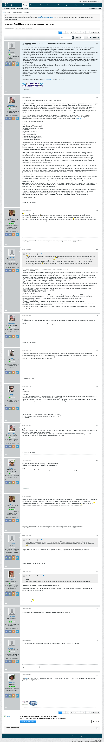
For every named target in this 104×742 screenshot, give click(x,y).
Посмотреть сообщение (41, 253)
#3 (97, 210)
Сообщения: (10, 58)
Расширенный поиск (95, 8)
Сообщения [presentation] (9, 29)
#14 (97, 640)
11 (83, 32)
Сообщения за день (9, 8)
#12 (97, 572)
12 (87, 32)
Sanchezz (12, 257)
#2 (97, 97)
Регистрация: (8, 57)
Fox (11, 579)
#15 (97, 675)
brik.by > (96, 721)
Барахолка (33, 5)
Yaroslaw (12, 51)
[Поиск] (73, 37)
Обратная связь (56, 736)
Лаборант (11, 105)
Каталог (42, 5)
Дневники (69, 5)
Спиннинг (26, 12)
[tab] (9, 29)
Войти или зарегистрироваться (88, 1)
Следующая (95, 32)
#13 (97, 609)
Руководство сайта (82, 736)
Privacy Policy (95, 736)
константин (12, 648)
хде (26, 678)
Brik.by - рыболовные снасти (38, 716)
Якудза (11, 468)
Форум (25, 5)
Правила (78, 5)
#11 (97, 536)
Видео (26, 8)
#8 (97, 426)
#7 (97, 386)
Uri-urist (12, 616)
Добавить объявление (27, 721)
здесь (79, 118)
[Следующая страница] (90, 37)
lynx (11, 218)
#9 (97, 460)
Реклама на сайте (68, 736)
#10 (97, 496)
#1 (97, 43)
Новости (18, 5)
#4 (97, 249)
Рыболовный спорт (17, 12)
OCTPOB (12, 543)
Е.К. (11, 358)
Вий (11, 394)
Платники (61, 5)
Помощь (46, 736)
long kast (12, 682)
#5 (97, 316)
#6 (97, 350)
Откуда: (9, 228)
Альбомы (20, 8)
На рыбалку (51, 5)
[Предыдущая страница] (89, 37)
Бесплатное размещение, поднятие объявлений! (43, 718)
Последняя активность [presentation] (24, 29)
